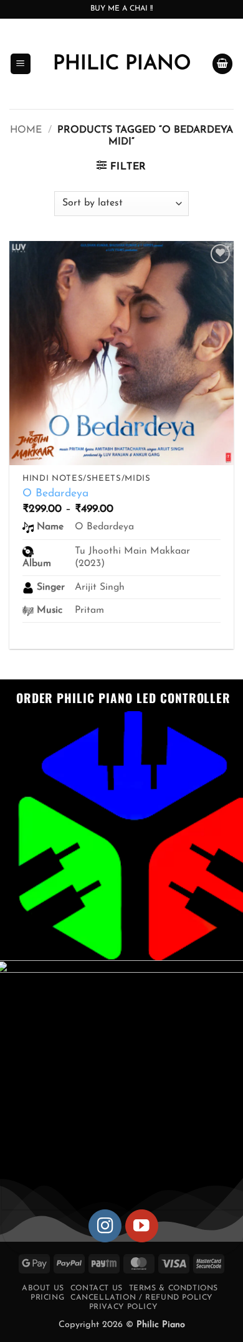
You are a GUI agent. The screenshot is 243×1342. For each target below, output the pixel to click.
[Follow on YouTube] (141, 1225)
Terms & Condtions (173, 1288)
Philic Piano (122, 64)
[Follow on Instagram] (105, 1225)
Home (26, 130)
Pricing (47, 1298)
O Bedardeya (55, 493)
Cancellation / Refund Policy (141, 1298)
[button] (21, 64)
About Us (43, 1288)
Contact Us (96, 1288)
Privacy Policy (123, 1307)
